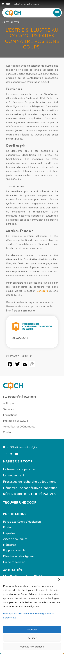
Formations (10, 415)
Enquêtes (9, 533)
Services (8, 409)
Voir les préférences (32, 646)
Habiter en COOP (17, 461)
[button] (59, 579)
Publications (14, 514)
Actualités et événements (19, 426)
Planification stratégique (18, 556)
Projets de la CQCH (15, 421)
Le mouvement (13, 475)
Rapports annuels (14, 550)
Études (7, 527)
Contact (7, 432)
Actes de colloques (15, 539)
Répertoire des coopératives (29, 494)
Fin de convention (14, 562)
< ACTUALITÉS (10, 22)
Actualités (12, 570)
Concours (42, 291)
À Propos (9, 403)
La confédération (19, 397)
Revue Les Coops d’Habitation (22, 522)
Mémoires (9, 545)
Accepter (32, 629)
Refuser (32, 638)
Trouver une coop (19, 502)
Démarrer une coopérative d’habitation (30, 488)
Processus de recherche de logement (29, 482)
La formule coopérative (19, 469)
